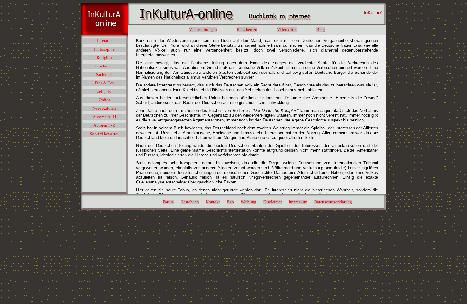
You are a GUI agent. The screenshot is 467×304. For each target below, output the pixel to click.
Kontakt (213, 202)
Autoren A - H (104, 117)
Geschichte (104, 66)
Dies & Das (104, 83)
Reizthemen (247, 29)
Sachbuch (104, 75)
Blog (320, 29)
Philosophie (104, 49)
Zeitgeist (104, 91)
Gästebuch (190, 202)
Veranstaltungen (203, 29)
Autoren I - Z (104, 125)
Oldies (104, 100)
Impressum (298, 202)
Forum (168, 202)
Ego (230, 202)
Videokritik (287, 29)
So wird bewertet (104, 134)
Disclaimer (272, 202)
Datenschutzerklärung (333, 202)
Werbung (248, 202)
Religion (104, 57)
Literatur (104, 40)
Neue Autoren (104, 108)
